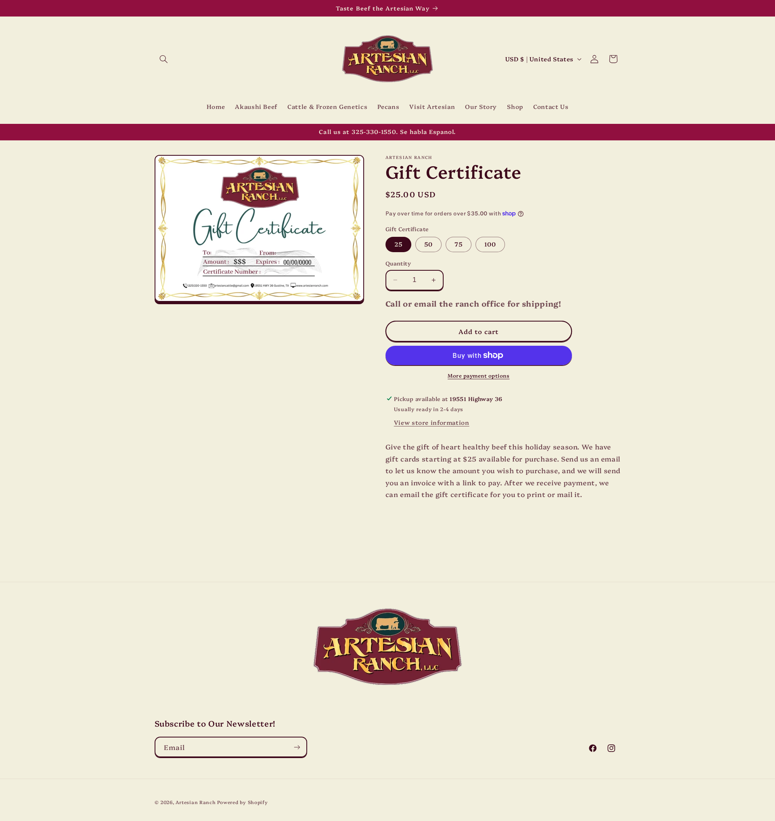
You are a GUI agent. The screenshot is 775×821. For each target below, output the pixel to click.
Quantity (398, 263)
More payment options (479, 375)
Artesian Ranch (196, 802)
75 (459, 244)
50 (428, 244)
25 (398, 244)
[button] (164, 59)
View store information (431, 422)
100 (490, 244)
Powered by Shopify (242, 802)
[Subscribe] (296, 747)
